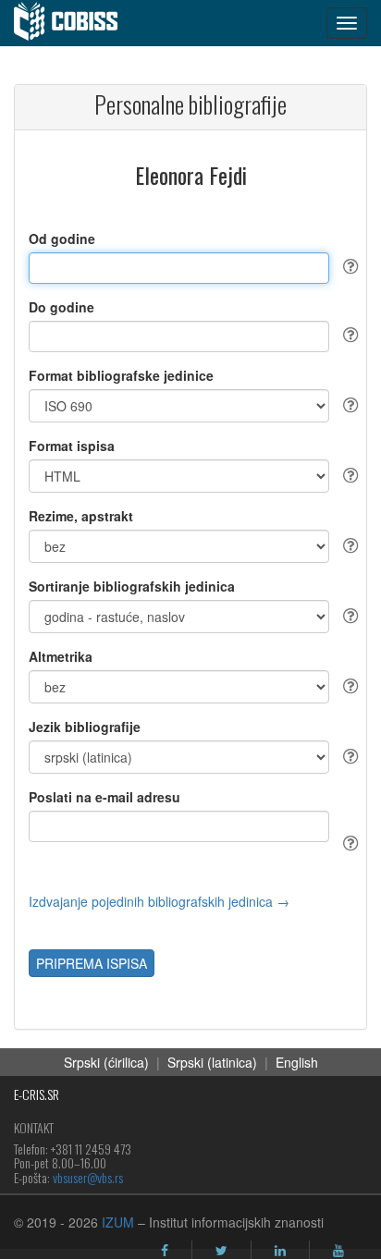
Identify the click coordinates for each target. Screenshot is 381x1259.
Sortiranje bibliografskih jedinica (132, 586)
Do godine (61, 307)
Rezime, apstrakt (81, 516)
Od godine (62, 238)
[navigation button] (346, 23)
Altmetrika (60, 656)
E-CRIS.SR (36, 1094)
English (297, 1062)
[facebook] (164, 1250)
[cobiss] (75, 23)
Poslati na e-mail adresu (104, 797)
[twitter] (221, 1250)
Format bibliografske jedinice (121, 375)
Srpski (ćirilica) (106, 1062)
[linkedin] (280, 1250)
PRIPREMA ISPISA (91, 963)
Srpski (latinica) (212, 1062)
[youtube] (338, 1250)
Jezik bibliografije (85, 726)
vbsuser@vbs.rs (88, 1177)
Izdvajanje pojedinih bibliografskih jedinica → (159, 901)
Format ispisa (72, 445)
